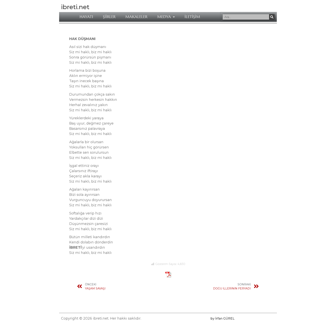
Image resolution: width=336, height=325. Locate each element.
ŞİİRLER (109, 17)
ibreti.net (75, 7)
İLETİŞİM (192, 17)
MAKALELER (136, 17)
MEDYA (164, 17)
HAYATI (86, 17)
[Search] (272, 17)
